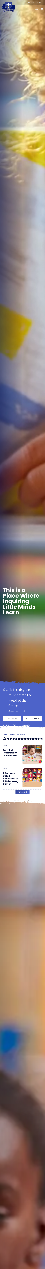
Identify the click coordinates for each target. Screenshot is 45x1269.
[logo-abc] (8, 7)
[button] (39, 9)
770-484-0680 (37, 2)
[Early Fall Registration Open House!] (22, 754)
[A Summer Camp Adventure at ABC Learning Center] (22, 777)
